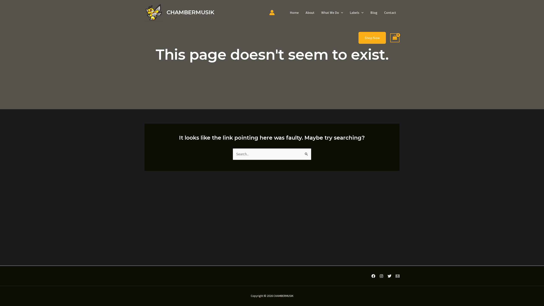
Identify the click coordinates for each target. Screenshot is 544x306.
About (310, 12)
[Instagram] (381, 276)
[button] (341, 12)
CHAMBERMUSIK (190, 12)
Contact (390, 12)
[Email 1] (398, 276)
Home (294, 12)
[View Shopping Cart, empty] (395, 37)
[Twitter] (389, 276)
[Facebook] (373, 276)
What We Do (330, 12)
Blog (373, 12)
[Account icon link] (272, 12)
